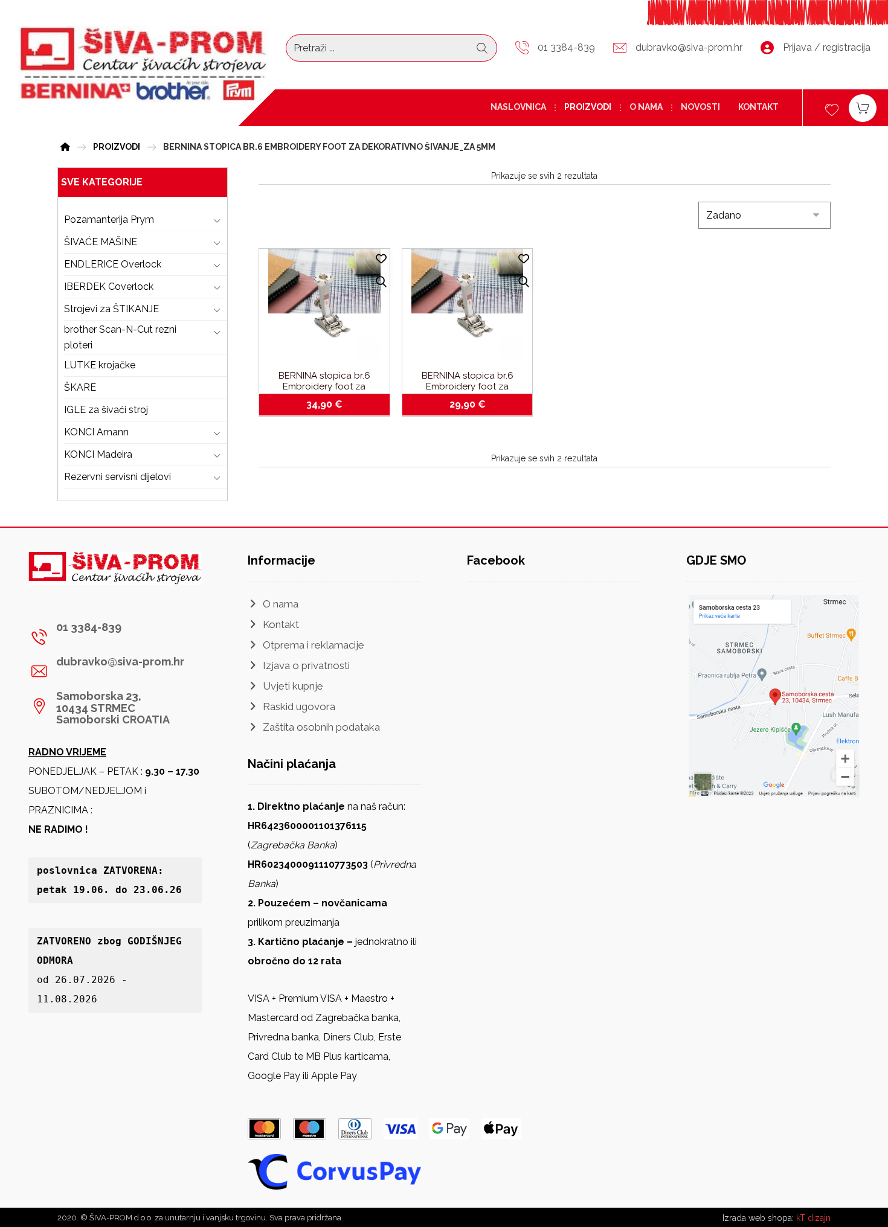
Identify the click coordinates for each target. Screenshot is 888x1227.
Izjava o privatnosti (306, 665)
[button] (110, 637)
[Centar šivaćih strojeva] (143, 65)
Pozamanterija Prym (109, 219)
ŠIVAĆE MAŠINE (100, 242)
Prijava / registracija (826, 47)
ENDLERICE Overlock (112, 264)
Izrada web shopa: (758, 1218)
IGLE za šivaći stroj (106, 409)
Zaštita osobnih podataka (321, 727)
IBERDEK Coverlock (108, 286)
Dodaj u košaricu (331, 404)
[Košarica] (863, 107)
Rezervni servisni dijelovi (117, 476)
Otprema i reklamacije (313, 645)
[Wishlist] (832, 108)
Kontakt (281, 624)
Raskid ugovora (299, 706)
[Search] (482, 48)
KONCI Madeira (98, 454)
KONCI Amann (96, 432)
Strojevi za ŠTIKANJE (111, 309)
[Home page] (65, 145)
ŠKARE (80, 387)
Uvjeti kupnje (293, 686)
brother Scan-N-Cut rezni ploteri (120, 337)
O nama (280, 604)
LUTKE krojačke (99, 365)
